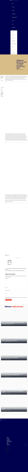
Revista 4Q (3, 324)
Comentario (6, 278)
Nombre (6, 287)
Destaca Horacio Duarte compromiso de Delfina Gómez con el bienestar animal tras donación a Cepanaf (13, 357)
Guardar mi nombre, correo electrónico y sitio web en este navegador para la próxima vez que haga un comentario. (16, 298)
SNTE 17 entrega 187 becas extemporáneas (9, 340)
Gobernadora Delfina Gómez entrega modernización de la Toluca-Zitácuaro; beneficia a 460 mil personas (12, 374)
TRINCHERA (13, 27)
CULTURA (13, 10)
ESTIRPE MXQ (18, 59)
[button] (13, 29)
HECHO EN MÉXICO (14, 17)
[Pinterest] (26, 444)
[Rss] (26, 445)
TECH (12, 24)
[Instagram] (25, 445)
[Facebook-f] (24, 444)
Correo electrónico (7, 290)
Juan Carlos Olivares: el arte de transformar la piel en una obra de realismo (14, 409)
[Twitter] (25, 444)
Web (5, 293)
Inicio (13, 3)
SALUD (13, 20)
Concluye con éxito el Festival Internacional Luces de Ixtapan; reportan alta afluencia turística (13, 323)
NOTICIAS (5, 321)
